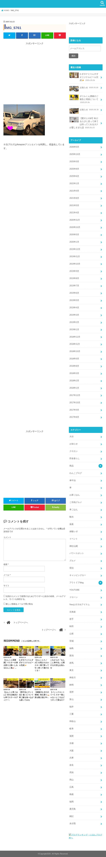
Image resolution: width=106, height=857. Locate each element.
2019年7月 (74, 286)
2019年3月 (74, 315)
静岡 (71, 685)
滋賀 (71, 736)
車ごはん (73, 509)
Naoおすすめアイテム (79, 604)
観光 (71, 517)
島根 (71, 794)
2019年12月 (74, 249)
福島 (71, 648)
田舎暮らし (74, 458)
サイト (6, 585)
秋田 (71, 626)
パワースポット (76, 553)
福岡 (71, 802)
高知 (71, 772)
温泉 (71, 524)
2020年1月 (74, 242)
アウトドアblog (76, 582)
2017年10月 (74, 402)
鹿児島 (72, 809)
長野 (71, 692)
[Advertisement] (34, 70)
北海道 (72, 612)
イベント (73, 539)
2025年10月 (74, 154)
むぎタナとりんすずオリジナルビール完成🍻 (89, 77)
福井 (71, 707)
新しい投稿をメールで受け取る (19, 604)
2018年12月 (74, 337)
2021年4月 (74, 212)
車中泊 (72, 480)
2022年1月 (74, 183)
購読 (73, 56)
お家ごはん (74, 495)
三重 (71, 714)
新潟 (71, 655)
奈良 (71, 765)
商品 (71, 466)
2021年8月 (74, 198)
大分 (71, 436)
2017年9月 (74, 410)
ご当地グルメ (75, 502)
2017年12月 (74, 395)
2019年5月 (74, 300)
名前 (6, 564)
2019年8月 (74, 278)
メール (6, 575)
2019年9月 (74, 271)
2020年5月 (74, 234)
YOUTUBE (74, 590)
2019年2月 (74, 322)
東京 (71, 670)
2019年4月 (74, 307)
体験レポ (73, 531)
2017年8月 (74, 417)
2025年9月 (74, 161)
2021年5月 (74, 205)
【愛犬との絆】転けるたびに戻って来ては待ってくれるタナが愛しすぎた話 (83, 123)
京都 (71, 743)
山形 (71, 634)
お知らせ (89, 87)
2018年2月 (74, 380)
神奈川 (72, 677)
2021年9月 (74, 191)
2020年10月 (74, 227)
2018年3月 (74, 373)
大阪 (71, 750)
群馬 (71, 663)
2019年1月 (74, 329)
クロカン (73, 451)
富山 (71, 699)
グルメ (72, 561)
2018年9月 (74, 359)
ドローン (73, 597)
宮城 (71, 641)
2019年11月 (74, 256)
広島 (71, 787)
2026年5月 (74, 147)
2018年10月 (74, 351)
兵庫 (71, 758)
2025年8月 (74, 169)
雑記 (71, 816)
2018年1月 (74, 388)
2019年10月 (74, 264)
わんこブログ (75, 473)
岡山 (71, 780)
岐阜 (71, 729)
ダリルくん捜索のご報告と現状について (89, 99)
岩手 (71, 619)
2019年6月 (74, 293)
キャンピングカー (77, 575)
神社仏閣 (73, 546)
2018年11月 (74, 344)
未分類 (72, 823)
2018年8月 (74, 366)
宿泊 (71, 568)
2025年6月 (74, 176)
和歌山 (72, 721)
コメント (7, 537)
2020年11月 (74, 220)
